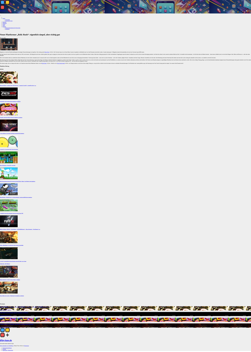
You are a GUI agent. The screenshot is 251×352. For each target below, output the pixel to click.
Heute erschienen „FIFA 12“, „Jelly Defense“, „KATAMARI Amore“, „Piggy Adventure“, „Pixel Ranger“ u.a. (20, 229)
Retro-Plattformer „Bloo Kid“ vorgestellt (7, 165)
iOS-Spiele (7, 19)
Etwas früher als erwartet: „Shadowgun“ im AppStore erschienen (12, 295)
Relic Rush (47, 52)
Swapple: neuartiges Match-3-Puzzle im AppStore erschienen (11, 117)
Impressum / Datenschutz (8, 350)
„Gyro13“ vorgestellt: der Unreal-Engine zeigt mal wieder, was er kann (13, 261)
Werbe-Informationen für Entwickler (12, 27)
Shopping (5, 23)
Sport (4, 25)
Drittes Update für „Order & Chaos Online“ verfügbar (10, 279)
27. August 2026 (3, 321)
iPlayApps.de (3, 10)
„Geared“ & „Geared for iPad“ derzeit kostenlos (9, 149)
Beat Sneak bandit (61, 63)
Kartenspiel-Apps (8, 20)
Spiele (4, 18)
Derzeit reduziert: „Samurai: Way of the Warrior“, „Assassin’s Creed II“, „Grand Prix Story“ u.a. (18, 85)
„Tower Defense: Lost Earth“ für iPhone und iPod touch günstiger (12, 133)
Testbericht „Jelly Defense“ (5, 263)
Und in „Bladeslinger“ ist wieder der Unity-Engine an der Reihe (11, 245)
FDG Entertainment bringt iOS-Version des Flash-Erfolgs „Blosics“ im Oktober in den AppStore (17, 181)
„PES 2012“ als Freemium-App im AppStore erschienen (10, 101)
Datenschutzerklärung (7, 348)
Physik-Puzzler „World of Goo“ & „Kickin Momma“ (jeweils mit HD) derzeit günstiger (16, 197)
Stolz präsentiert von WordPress (6, 345)
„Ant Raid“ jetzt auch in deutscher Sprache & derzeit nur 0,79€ (11, 213)
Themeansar (26, 345)
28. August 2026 (3, 309)
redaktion (9, 309)
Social (4, 24)
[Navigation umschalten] (0, 15)
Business (4, 22)
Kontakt (4, 26)
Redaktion (7, 29)
